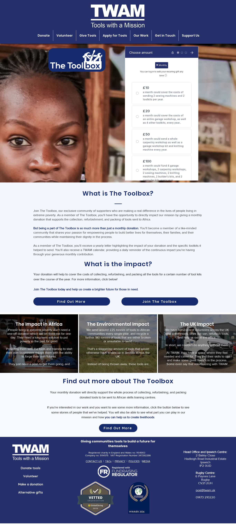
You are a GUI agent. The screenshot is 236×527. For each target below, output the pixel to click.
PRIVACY (120, 461)
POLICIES (134, 461)
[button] (43, 35)
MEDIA (146, 461)
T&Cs (108, 461)
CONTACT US (94, 461)
